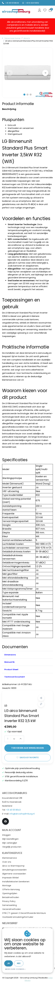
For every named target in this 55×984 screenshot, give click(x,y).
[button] (24, 95)
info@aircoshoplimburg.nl (22, 813)
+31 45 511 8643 (12, 3)
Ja (8, 963)
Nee (18, 963)
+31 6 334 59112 (32, 3)
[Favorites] (45, 10)
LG (5, 705)
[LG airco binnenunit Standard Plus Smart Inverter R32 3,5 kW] (27, 72)
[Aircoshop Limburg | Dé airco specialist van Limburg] (16, 11)
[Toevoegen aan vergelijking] (41, 704)
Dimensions (10, 654)
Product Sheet (11, 669)
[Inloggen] (39, 10)
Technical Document (14, 676)
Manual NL (9, 662)
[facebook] (5, 821)
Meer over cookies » (15, 969)
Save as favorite (29, 757)
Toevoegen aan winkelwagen (27, 748)
